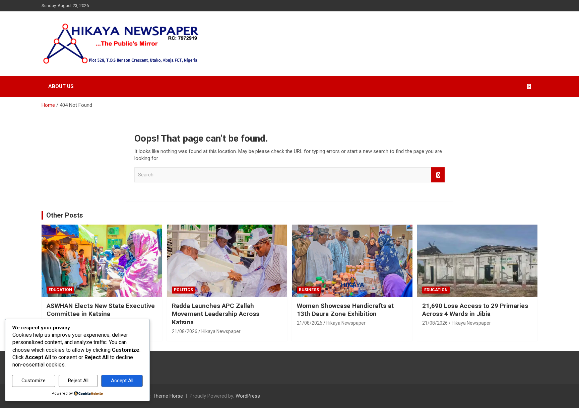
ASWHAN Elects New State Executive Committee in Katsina (101, 310)
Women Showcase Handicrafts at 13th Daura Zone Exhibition (345, 310)
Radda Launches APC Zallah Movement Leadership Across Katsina (215, 314)
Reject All (78, 381)
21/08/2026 (184, 331)
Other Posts (64, 215)
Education (60, 290)
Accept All (122, 381)
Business (309, 290)
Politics (183, 290)
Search (438, 174)
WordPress (248, 396)
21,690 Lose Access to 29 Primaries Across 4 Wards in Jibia (475, 310)
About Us (61, 86)
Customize (33, 381)
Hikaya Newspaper (221, 331)
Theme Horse (168, 396)
